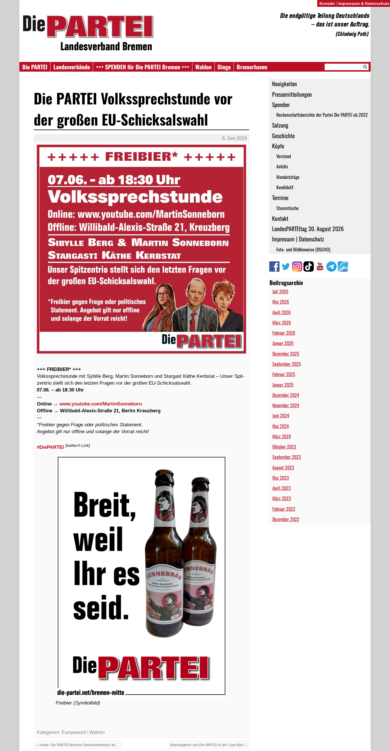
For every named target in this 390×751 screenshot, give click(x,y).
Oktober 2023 (284, 446)
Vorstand (283, 156)
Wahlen (203, 66)
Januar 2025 (282, 384)
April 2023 (281, 487)
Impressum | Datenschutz (298, 239)
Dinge (224, 66)
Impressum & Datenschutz (363, 3)
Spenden (281, 104)
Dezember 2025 (285, 353)
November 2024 (285, 405)
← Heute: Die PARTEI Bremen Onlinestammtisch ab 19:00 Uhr (78, 745)
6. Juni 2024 (234, 138)
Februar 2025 (283, 374)
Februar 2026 (283, 332)
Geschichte (283, 135)
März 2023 (281, 498)
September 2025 (286, 363)
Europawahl (74, 732)
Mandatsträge (287, 176)
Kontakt (280, 218)
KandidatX (284, 187)
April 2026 (281, 312)
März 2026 (281, 322)
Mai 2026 (280, 301)
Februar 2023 (283, 508)
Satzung (280, 125)
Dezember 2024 (285, 394)
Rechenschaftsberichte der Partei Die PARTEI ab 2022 (322, 114)
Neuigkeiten (284, 83)
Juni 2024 (280, 415)
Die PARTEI (34, 66)
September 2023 (286, 456)
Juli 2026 (280, 291)
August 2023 (283, 467)
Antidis (282, 166)
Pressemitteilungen (292, 94)
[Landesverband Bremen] (194, 33)
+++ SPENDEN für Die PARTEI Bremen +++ (142, 66)
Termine (280, 197)
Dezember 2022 (285, 519)
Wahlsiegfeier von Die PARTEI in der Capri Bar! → (209, 745)
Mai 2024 (280, 426)
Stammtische (287, 208)
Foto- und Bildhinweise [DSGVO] (303, 249)
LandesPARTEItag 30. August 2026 (308, 228)
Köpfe (278, 146)
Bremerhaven (252, 66)
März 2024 (281, 436)
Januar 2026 (282, 343)
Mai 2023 (280, 477)
